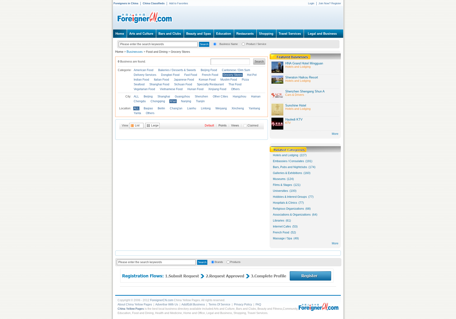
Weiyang (221, 108)
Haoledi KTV (294, 119)
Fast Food (190, 75)
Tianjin (200, 101)
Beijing (148, 96)
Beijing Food (209, 70)
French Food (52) (284, 232)
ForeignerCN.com (161, 300)
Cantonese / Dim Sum (236, 70)
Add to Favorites (178, 3)
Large (155, 125)
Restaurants (245, 33)
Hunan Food (195, 89)
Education (223, 33)
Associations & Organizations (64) (295, 214)
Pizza (245, 79)
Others (235, 89)
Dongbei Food (170, 75)
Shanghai (163, 96)
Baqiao (148, 108)
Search (259, 61)
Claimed (252, 125)
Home (119, 33)
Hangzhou (239, 96)
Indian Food (141, 79)
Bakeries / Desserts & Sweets (177, 70)
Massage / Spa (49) (286, 238)
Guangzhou (182, 96)
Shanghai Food (159, 84)
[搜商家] (214, 43)
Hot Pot (251, 75)
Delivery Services (145, 75)
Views (235, 125)
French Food (210, 75)
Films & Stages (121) (286, 185)
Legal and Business (322, 33)
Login (311, 3)
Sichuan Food (183, 84)
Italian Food (161, 79)
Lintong (206, 108)
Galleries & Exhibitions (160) (291, 173)
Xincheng (238, 108)
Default (209, 125)
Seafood (139, 84)
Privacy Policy (243, 304)
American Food (143, 70)
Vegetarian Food (144, 89)
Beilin (161, 108)
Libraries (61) (282, 220)
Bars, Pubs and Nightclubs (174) (294, 167)
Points (222, 125)
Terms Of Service (219, 304)
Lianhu (191, 108)
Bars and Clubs (169, 33)
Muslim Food (228, 79)
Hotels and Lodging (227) (290, 155)
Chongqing (158, 101)
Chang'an (176, 108)
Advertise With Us (166, 304)
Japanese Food (184, 79)
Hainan (256, 96)
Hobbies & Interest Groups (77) (293, 196)
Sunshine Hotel (295, 105)
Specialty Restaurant (210, 84)
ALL (136, 96)
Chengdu (140, 101)
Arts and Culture (141, 33)
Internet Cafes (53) (285, 226)
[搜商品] (243, 43)
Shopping (266, 33)
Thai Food (235, 84)
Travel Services (290, 33)
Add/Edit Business (193, 304)
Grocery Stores (180, 51)
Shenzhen (201, 96)
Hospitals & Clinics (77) (288, 202)
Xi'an (173, 101)
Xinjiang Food (217, 89)
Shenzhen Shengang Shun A (305, 91)
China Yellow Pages (131, 308)
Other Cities (220, 96)
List (137, 125)
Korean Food (207, 79)
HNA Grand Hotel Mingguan (304, 63)
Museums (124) (283, 179)
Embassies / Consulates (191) (292, 161)
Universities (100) (284, 191)
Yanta (137, 113)
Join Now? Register (329, 3)
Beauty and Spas (198, 33)
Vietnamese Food (171, 89)
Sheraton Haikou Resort (301, 77)
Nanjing (186, 101)
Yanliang (254, 108)
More (335, 243)
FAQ (258, 304)
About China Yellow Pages (135, 304)
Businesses (135, 51)
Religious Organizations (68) (292, 208)
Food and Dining (157, 51)
